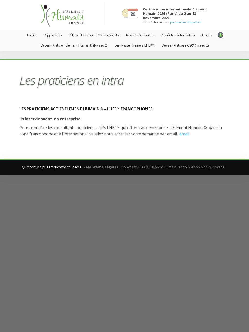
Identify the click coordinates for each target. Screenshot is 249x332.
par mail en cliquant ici (185, 22)
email (184, 134)
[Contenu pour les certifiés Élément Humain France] (220, 35)
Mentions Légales (102, 167)
